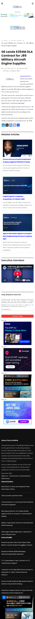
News (18, 71)
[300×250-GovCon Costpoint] (17, 333)
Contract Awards (16, 40)
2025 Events (5, 478)
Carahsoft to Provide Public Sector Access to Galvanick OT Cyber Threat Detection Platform (17, 572)
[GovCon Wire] (17, 7)
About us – (5, 476)
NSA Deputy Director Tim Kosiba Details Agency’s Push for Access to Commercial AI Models (16, 513)
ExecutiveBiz (6, 537)
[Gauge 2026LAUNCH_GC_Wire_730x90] (17, 15)
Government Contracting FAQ (20, 476)
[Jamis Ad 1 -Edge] (17, 412)
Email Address (6, 309)
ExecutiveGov (7, 481)
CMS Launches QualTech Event (12, 496)
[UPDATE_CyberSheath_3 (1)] (18, 607)
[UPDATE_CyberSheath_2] (17, 386)
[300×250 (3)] (17, 359)
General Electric (25, 76)
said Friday (21, 103)
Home (5, 40)
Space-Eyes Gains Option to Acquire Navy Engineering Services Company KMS (17, 236)
